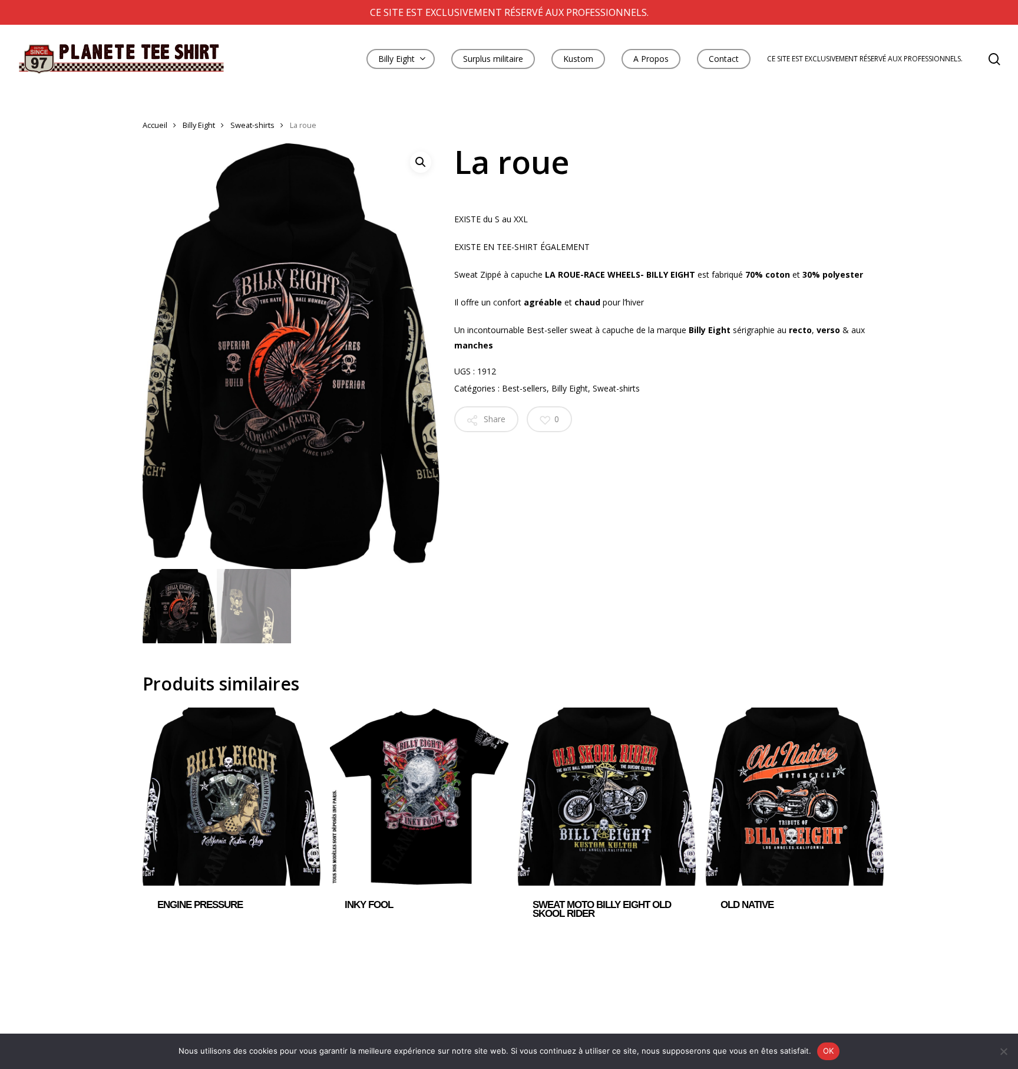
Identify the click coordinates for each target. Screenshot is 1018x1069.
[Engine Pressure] (231, 797)
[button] (420, 162)
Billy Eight (199, 125)
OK (828, 1050)
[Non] (1003, 1051)
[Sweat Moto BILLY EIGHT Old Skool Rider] (607, 797)
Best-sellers (524, 388)
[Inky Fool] (419, 797)
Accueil (155, 125)
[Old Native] (795, 797)
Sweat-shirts (252, 125)
